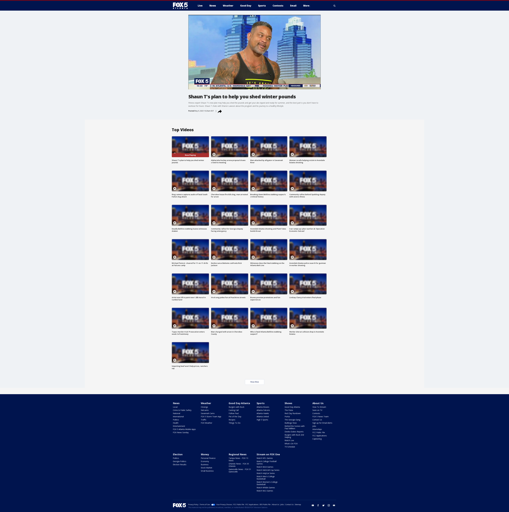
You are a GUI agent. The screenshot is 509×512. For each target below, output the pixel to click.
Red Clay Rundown (293, 413)
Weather (206, 403)
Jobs (314, 426)
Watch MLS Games (265, 490)
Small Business (207, 471)
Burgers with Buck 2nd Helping (294, 436)
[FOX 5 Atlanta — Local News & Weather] (181, 6)
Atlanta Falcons (263, 410)
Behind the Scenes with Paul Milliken (295, 427)
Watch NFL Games (265, 458)
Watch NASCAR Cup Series (268, 470)
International (178, 416)
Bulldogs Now (291, 423)
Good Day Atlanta (239, 403)
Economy (205, 461)
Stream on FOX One (268, 454)
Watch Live (289, 440)
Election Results (179, 464)
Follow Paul (234, 413)
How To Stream (319, 407)
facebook (318, 505)
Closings (204, 407)
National (176, 413)
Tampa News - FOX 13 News (238, 459)
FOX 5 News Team (320, 416)
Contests (316, 413)
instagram (329, 505)
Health (175, 423)
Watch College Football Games (267, 462)
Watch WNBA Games (266, 487)
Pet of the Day (235, 416)
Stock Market (206, 467)
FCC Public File (318, 432)
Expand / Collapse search (334, 6)
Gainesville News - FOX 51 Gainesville (240, 470)
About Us (317, 403)
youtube (313, 505)
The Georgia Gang (292, 419)
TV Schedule (290, 446)
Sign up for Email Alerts (322, 423)
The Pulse (289, 410)
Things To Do (234, 423)
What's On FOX (291, 443)
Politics (176, 419)
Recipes (232, 419)
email (334, 505)
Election (178, 454)
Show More (254, 382)
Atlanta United (263, 416)
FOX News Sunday (181, 432)
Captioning (317, 439)
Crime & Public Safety (182, 410)
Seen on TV (317, 410)
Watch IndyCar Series (266, 473)
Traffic (203, 419)
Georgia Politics (179, 461)
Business (205, 464)
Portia (287, 416)
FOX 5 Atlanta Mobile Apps (184, 429)
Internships (317, 429)
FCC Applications (319, 435)
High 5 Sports (262, 419)
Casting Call (234, 410)
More (306, 5)
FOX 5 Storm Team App (211, 416)
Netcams (205, 410)
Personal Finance (208, 458)
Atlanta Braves (263, 407)
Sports (260, 403)
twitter (323, 505)
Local (175, 407)
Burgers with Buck (236, 407)
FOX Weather (206, 423)
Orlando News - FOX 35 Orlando (239, 464)
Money (205, 454)
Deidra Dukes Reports (294, 431)
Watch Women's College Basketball (267, 483)
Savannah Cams (208, 413)
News (176, 403)
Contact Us (317, 419)
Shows (288, 403)
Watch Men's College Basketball (266, 477)
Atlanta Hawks (263, 413)
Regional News (237, 454)
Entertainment (179, 426)
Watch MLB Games (265, 467)
